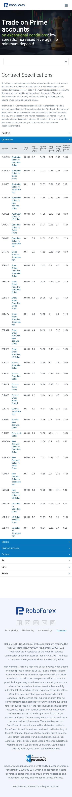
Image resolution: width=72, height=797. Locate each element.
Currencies (7, 139)
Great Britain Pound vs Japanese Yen (16, 319)
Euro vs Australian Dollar (16, 365)
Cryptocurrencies (10, 548)
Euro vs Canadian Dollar (16, 376)
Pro (3, 560)
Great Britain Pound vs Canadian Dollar (16, 286)
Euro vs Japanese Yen (16, 411)
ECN (4, 567)
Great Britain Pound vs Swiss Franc (16, 303)
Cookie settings (45, 630)
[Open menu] (66, 5)
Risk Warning (28, 630)
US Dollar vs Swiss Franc (16, 520)
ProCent (6, 133)
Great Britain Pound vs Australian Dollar (16, 270)
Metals (5, 541)
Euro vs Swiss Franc (15, 387)
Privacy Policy (11, 630)
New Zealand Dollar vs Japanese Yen (16, 479)
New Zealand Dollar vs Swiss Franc (16, 462)
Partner (6, 554)
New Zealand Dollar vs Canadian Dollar (16, 446)
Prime (5, 573)
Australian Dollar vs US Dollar (16, 216)
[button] (14, 5)
